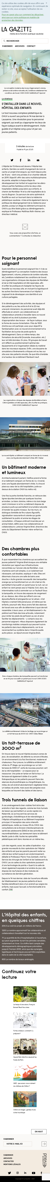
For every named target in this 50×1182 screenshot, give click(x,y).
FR (11, 890)
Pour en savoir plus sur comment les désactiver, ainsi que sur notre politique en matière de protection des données (23, 17)
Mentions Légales (12, 1164)
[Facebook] (41, 1173)
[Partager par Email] (38, 160)
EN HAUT (39, 1132)
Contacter (8, 1161)
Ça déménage (7, 99)
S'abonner (8, 1139)
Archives (7, 1158)
